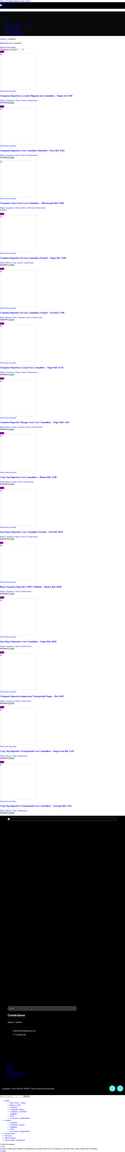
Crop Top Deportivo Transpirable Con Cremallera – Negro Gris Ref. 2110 (37, 751)
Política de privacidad (15, 1057)
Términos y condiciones (16, 1055)
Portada (3, 39)
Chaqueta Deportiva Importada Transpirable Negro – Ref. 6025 (32, 696)
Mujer (2, 100)
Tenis (12, 1116)
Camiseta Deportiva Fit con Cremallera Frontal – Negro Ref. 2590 (33, 258)
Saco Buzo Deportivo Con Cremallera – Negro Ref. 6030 (28, 641)
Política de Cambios (14, 1060)
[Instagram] (120, 1088)
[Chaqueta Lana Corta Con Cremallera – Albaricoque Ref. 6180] (18, 196)
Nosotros (10, 1051)
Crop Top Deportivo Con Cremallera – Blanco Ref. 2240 (28, 477)
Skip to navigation (7, 1)
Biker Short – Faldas (18, 1103)
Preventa (31, 208)
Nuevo (24, 100)
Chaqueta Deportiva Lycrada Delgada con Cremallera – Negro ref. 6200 (36, 95)
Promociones (33, 100)
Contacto (10, 1053)
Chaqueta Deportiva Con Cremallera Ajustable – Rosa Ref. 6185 (32, 150)
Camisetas (21, 317)
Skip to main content (22, 1)
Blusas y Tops (10, 263)
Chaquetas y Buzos (12, 100)
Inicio (9, 1046)
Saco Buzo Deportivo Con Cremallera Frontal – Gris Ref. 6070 (31, 532)
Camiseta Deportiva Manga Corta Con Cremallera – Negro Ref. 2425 (35, 422)
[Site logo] (8, 5)
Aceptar (3, 1151)
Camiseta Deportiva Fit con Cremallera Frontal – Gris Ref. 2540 (32, 312)
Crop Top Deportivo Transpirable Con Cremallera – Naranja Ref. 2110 (36, 806)
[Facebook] (112, 1088)
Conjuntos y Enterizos (18, 1112)
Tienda (9, 1049)
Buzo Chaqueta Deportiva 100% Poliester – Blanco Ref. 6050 (30, 587)
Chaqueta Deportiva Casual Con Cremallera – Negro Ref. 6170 (31, 367)
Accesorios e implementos (20, 1131)
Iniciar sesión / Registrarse (15, 1140)
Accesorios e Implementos (20, 1118)
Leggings (13, 1114)
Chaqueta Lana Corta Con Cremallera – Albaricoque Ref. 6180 (32, 203)
